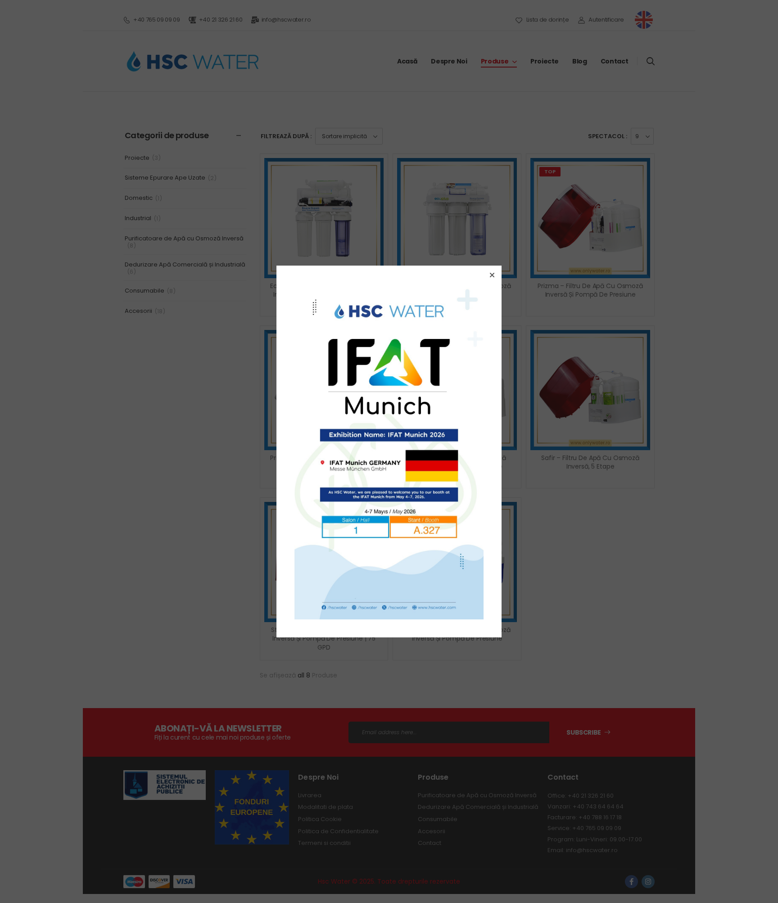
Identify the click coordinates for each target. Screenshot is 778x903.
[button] (492, 275)
